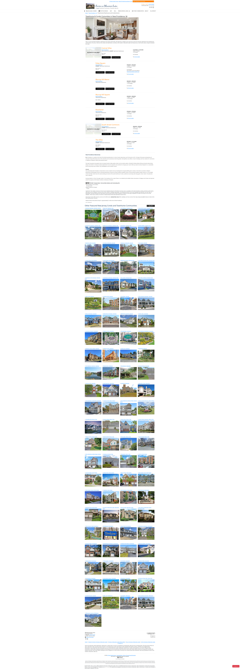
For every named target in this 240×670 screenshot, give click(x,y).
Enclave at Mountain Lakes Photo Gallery (116, 642)
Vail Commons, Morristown (126, 490)
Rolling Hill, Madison (125, 348)
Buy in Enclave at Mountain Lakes (133, 642)
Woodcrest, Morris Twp (108, 454)
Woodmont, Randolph (125, 578)
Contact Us (120, 643)
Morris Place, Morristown (126, 472)
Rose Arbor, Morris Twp (126, 436)
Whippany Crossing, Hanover (127, 313)
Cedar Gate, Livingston (143, 313)
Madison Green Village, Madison (92, 348)
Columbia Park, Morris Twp (91, 419)
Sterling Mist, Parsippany (90, 561)
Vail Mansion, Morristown (143, 490)
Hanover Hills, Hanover (108, 296)
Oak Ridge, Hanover (125, 296)
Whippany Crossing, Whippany (91, 613)
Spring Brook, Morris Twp (143, 436)
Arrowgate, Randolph (125, 561)
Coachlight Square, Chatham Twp (145, 208)
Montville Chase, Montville (144, 383)
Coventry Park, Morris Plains (109, 400)
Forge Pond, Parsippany (126, 526)
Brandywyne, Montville (125, 366)
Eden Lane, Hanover (89, 296)
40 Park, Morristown (142, 454)
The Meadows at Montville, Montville (93, 400)
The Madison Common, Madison (92, 366)
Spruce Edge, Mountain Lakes (127, 507)
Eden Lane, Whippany (107, 595)
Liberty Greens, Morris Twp (91, 436)
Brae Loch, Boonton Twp (108, 208)
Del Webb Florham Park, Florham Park (146, 260)
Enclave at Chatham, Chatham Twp (92, 225)
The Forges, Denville (142, 243)
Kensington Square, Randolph (109, 578)
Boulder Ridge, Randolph (143, 561)
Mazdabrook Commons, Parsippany (110, 543)
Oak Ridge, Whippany (125, 595)
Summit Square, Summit (90, 595)
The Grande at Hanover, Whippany (145, 595)
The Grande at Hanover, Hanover (145, 296)
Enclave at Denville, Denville (109, 243)
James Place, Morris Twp (126, 419)
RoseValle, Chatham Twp (126, 225)
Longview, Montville (125, 383)
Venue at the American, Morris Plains (146, 400)
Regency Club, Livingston (108, 331)
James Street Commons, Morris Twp (146, 419)
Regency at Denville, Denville (127, 243)
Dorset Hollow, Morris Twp (108, 419)
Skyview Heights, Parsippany (144, 543)
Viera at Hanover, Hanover (91, 313)
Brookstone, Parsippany (108, 526)
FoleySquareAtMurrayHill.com (133, 71)
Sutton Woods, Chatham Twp (144, 225)
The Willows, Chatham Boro (126, 208)
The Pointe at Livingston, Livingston (145, 331)
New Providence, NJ (93, 13)
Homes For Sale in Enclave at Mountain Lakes (97, 642)
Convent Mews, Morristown (91, 472)
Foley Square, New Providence (91, 526)
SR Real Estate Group (113, 1)
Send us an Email (90, 637)
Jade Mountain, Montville (108, 383)
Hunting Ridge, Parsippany (91, 543)
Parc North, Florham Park (126, 277)
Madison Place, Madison (108, 348)
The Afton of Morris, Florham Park (145, 277)
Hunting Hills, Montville (90, 383)
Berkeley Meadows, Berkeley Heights (93, 208)
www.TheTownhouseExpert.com (125, 1)
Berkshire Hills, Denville (90, 243)
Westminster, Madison (108, 366)
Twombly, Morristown (107, 490)
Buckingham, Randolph (90, 578)
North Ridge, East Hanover (108, 260)
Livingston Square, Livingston (91, 331)
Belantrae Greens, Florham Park (127, 260)
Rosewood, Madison (142, 348)
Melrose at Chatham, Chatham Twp (110, 225)
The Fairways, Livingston (126, 331)
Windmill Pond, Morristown (91, 507)
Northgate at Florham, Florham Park (110, 277)
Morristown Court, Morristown (144, 472)
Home (86, 13)
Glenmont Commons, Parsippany (145, 526)
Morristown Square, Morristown (92, 490)
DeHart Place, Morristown (108, 472)
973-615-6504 (151, 4)
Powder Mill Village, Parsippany (127, 543)
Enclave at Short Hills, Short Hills (145, 578)
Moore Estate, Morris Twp (108, 436)
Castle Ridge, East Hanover (91, 260)
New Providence (105, 49)
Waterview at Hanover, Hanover (109, 313)
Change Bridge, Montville (143, 366)
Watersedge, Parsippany (108, 561)
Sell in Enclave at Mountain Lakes (148, 642)
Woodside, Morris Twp (125, 454)
